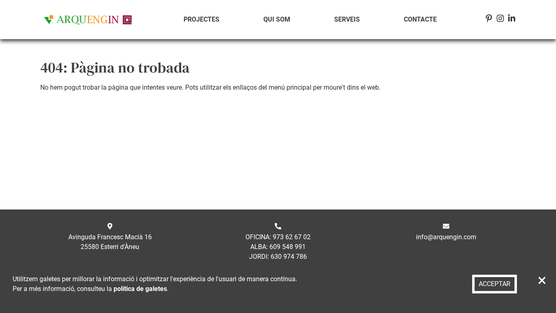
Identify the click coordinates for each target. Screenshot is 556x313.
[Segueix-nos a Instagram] (500, 19)
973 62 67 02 (292, 237)
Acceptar (494, 284)
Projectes (201, 19)
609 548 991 (287, 247)
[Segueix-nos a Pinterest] (489, 19)
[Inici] (88, 19)
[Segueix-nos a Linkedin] (512, 19)
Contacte (420, 19)
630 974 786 (289, 256)
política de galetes (140, 289)
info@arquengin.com (446, 237)
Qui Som (276, 19)
